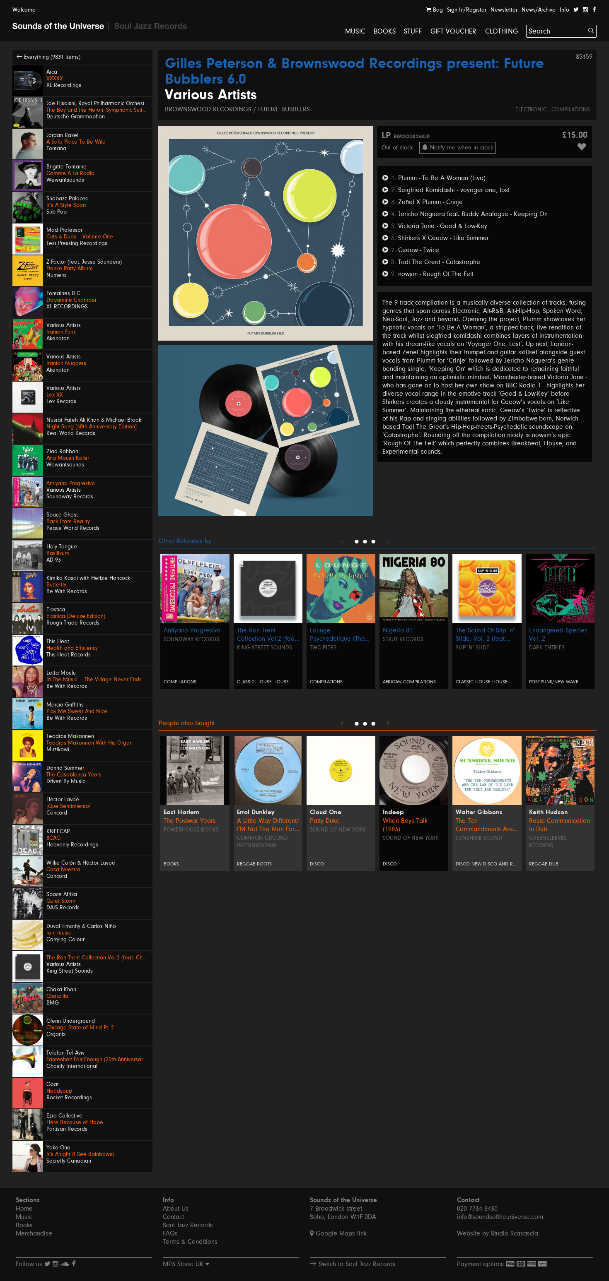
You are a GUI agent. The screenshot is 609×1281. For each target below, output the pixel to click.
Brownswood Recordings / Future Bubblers (237, 109)
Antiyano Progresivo (192, 630)
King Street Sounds (264, 647)
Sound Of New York (411, 838)
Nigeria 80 (398, 630)
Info (564, 10)
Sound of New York (338, 830)
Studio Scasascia (514, 1233)
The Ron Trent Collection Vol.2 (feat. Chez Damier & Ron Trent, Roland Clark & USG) (267, 635)
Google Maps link (340, 1233)
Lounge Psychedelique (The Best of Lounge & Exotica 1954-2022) (337, 635)
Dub (553, 864)
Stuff (413, 31)
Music (355, 31)
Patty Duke (325, 820)
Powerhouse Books (191, 830)
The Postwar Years (190, 820)
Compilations (570, 109)
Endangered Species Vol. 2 (558, 634)
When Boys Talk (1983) (405, 825)
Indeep (393, 812)
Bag (437, 10)
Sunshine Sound (479, 838)
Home (24, 1208)
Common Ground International (262, 842)
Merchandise (34, 1233)
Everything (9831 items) (51, 57)
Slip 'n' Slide (472, 647)
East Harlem (181, 812)
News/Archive (539, 10)
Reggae (246, 864)
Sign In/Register (466, 10)
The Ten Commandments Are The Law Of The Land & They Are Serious (485, 825)
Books (385, 31)
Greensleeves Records (548, 842)
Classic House (254, 682)
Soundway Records (191, 639)
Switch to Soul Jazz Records (356, 1264)
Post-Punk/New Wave (553, 682)
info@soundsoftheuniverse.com (500, 1217)
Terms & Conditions (190, 1241)
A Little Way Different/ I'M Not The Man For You (268, 825)
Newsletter (504, 10)
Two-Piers (323, 647)
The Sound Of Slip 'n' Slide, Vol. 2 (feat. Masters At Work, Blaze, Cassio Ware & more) (486, 635)
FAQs (170, 1233)
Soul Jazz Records (188, 1225)
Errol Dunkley (256, 812)
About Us (175, 1208)
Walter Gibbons (479, 812)
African (393, 682)
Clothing (501, 31)
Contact (173, 1217)
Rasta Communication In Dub (559, 825)
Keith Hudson (548, 812)
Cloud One (325, 812)
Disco (317, 864)
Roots (264, 864)
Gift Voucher (453, 31)
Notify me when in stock (460, 147)
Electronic (532, 109)
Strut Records (403, 639)
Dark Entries (547, 647)
